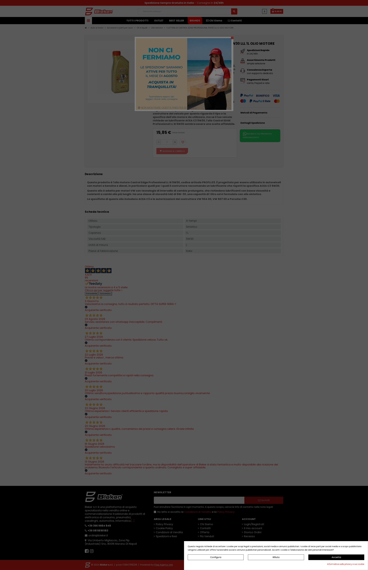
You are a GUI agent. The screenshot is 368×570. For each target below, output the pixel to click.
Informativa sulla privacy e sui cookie (345, 564)
